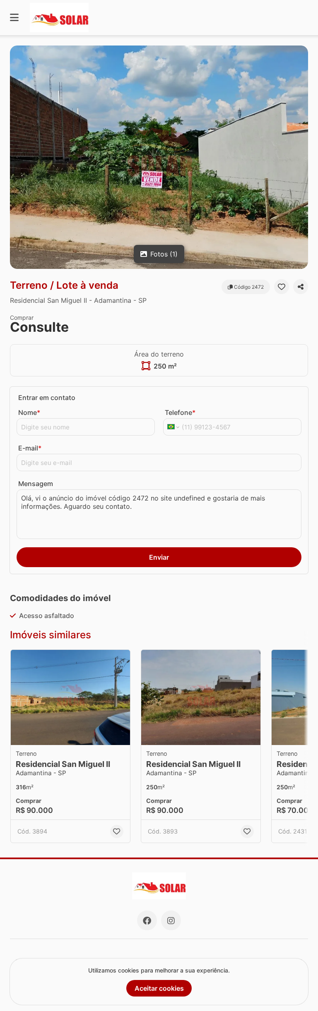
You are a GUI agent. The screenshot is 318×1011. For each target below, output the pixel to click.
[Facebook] (147, 920)
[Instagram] (171, 920)
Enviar (159, 557)
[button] (159, 157)
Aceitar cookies (159, 988)
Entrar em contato (46, 397)
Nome (29, 412)
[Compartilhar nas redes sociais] (300, 286)
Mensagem (35, 483)
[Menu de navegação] (14, 17)
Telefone (180, 412)
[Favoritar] (281, 286)
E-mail (29, 448)
